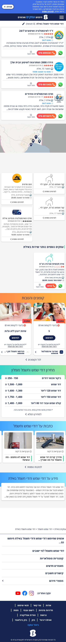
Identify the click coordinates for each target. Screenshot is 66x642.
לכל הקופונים (34, 359)
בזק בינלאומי (21, 620)
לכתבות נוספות (34, 467)
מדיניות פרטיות (46, 610)
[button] (52, 37)
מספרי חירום (56, 581)
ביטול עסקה (33, 624)
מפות (16, 610)
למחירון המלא (34, 414)
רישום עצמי (28, 610)
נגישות (43, 615)
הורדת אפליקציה (28, 615)
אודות (48, 605)
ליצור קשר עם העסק (49, 346)
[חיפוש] (23, 24)
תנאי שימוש (23, 605)
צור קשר (37, 605)
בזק (33, 620)
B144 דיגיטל (45, 620)
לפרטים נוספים (48, 11)
